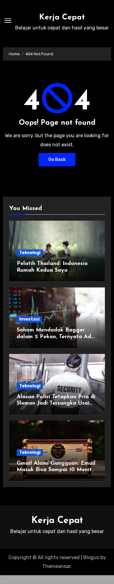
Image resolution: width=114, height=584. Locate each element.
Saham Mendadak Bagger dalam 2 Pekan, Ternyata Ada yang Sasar (56, 337)
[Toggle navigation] (8, 20)
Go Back (57, 159)
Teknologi (29, 252)
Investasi (29, 319)
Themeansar (56, 566)
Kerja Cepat (62, 17)
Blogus (91, 557)
